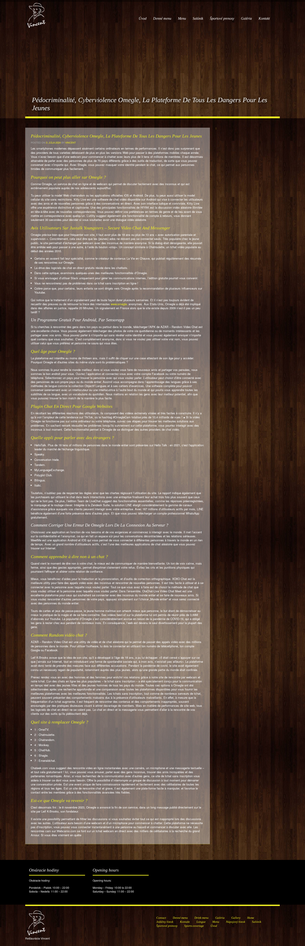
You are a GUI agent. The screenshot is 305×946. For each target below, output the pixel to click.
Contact (161, 917)
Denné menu (162, 18)
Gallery (235, 917)
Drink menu (201, 917)
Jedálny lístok (164, 921)
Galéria (246, 18)
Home (250, 917)
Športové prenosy (222, 18)
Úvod (142, 18)
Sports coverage (194, 925)
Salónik (198, 18)
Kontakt (264, 18)
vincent (70, 142)
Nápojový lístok (235, 921)
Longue (201, 921)
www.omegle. (119, 304)
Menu (182, 18)
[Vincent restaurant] (36, 13)
